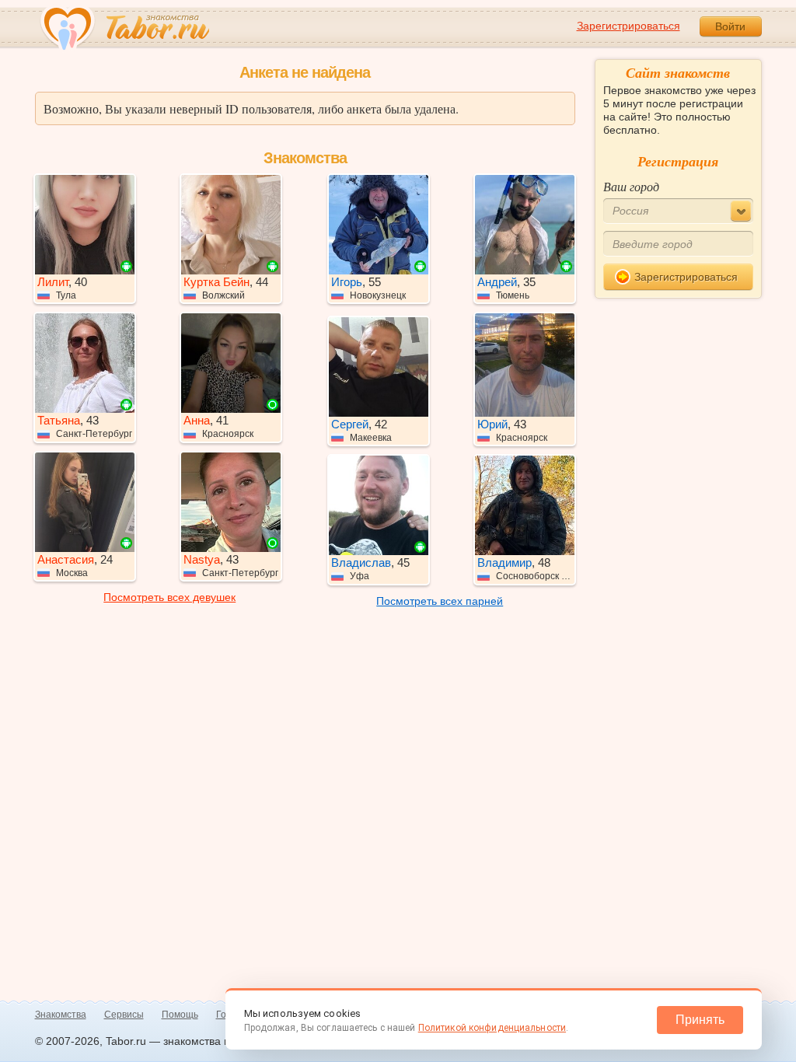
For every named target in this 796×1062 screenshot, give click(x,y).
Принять (700, 1019)
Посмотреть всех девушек (169, 597)
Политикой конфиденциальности (492, 1027)
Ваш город (631, 186)
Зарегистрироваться (628, 25)
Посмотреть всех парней (439, 601)
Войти (730, 26)
